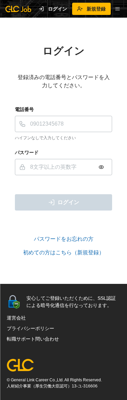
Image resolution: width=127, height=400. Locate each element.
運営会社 (16, 318)
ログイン (57, 9)
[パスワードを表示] (101, 167)
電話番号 (24, 109)
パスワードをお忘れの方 (63, 239)
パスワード (27, 152)
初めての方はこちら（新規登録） (63, 252)
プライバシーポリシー (30, 328)
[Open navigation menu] (117, 9)
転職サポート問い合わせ (33, 339)
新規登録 (96, 9)
